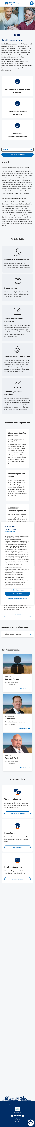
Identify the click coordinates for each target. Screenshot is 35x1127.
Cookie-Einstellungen (17, 590)
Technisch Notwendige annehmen (17, 598)
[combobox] (17, 149)
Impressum (7, 534)
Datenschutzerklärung (10, 531)
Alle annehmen (17, 593)
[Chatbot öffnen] (31, 1122)
